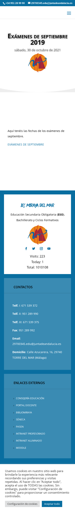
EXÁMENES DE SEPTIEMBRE (26, 144)
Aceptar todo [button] (52, 504)
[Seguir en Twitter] (34, 249)
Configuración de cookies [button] (22, 504)
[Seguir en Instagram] (41, 249)
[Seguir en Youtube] (49, 249)
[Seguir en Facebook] (26, 249)
